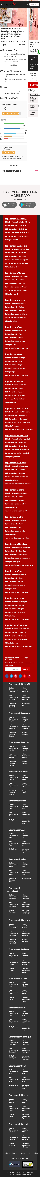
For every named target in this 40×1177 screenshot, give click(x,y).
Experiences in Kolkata (15, 300)
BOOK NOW (34, 85)
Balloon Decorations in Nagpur (16, 612)
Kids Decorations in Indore (14, 500)
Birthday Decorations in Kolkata (16, 303)
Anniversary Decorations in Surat (16, 592)
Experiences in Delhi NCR (16, 218)
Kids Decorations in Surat (14, 582)
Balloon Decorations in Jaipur (15, 395)
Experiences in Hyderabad (16, 435)
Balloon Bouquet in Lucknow (15, 470)
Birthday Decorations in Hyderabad (17, 439)
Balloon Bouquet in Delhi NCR (15, 225)
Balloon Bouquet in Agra (13, 361)
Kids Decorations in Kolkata (15, 310)
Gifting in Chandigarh (12, 562)
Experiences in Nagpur (15, 598)
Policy (35, 1153)
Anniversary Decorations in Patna (17, 538)
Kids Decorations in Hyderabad (16, 446)
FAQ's (29, 1153)
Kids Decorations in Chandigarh (16, 554)
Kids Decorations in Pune (14, 337)
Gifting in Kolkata (11, 321)
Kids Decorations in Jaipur (14, 392)
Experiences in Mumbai (15, 273)
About (7, 1153)
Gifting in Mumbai (11, 294)
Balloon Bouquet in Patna (14, 524)
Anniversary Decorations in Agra (16, 375)
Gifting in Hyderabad (12, 457)
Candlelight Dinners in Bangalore (16, 263)
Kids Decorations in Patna (14, 527)
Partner (22, 1153)
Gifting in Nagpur (11, 616)
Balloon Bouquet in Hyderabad (15, 442)
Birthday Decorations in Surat (15, 574)
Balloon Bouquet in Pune (13, 334)
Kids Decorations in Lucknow (15, 473)
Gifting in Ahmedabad (12, 426)
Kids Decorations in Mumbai (15, 283)
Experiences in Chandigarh (16, 544)
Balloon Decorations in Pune (15, 341)
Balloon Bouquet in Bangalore (15, 253)
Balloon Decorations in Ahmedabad (17, 422)
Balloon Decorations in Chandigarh (17, 558)
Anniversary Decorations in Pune (16, 348)
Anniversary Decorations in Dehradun (18, 646)
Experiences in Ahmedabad (16, 408)
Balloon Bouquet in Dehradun (15, 632)
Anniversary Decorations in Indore (17, 511)
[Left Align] (4, 113)
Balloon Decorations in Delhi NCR (17, 233)
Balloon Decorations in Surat (15, 585)
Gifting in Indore (11, 507)
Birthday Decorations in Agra (15, 358)
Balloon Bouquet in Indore (14, 497)
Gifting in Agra (10, 372)
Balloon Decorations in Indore (15, 504)
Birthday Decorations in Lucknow (16, 466)
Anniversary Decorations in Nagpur (17, 619)
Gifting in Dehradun (12, 643)
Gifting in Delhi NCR (12, 240)
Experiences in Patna (14, 517)
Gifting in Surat (10, 589)
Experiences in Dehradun (16, 625)
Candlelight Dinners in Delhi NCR (17, 236)
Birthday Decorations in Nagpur (16, 601)
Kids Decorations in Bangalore (15, 256)
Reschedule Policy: (34, 107)
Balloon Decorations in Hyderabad (17, 450)
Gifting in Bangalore (12, 267)
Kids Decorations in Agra (14, 365)
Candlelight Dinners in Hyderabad (17, 453)
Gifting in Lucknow (11, 480)
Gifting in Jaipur (10, 402)
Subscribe (25, 669)
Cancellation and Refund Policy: (35, 98)
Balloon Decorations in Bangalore (16, 260)
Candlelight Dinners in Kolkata (15, 317)
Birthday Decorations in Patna (15, 520)
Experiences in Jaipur (14, 381)
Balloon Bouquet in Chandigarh (16, 551)
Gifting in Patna (10, 534)
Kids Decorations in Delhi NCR (16, 229)
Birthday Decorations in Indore (16, 493)
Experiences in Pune (13, 327)
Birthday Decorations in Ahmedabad (17, 412)
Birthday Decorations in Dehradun (17, 629)
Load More (13, 165)
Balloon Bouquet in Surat (13, 578)
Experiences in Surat (14, 571)
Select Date (32, 74)
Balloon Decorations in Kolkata (16, 314)
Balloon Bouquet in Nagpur (14, 605)
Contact (14, 1153)
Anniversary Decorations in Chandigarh (19, 565)
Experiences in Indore (14, 490)
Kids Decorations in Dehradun (15, 636)
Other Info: (32, 114)
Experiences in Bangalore (16, 246)
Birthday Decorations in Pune (15, 330)
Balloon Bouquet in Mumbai (15, 280)
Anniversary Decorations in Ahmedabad (19, 429)
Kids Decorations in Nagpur (14, 609)
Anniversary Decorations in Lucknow (18, 484)
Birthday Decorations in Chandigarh (17, 547)
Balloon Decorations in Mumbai (16, 287)
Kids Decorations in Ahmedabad (16, 419)
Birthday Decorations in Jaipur (15, 385)
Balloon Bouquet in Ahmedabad (16, 415)
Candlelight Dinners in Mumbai (16, 290)
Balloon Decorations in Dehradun (16, 639)
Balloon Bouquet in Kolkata (14, 307)
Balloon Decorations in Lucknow (16, 477)
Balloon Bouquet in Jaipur (14, 388)
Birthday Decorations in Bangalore (17, 249)
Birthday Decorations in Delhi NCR (17, 222)
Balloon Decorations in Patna (15, 531)
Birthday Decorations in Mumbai (16, 276)
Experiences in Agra (13, 354)
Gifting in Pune (10, 345)
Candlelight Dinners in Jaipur (15, 399)
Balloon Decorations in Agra (15, 368)
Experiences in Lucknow (15, 462)
